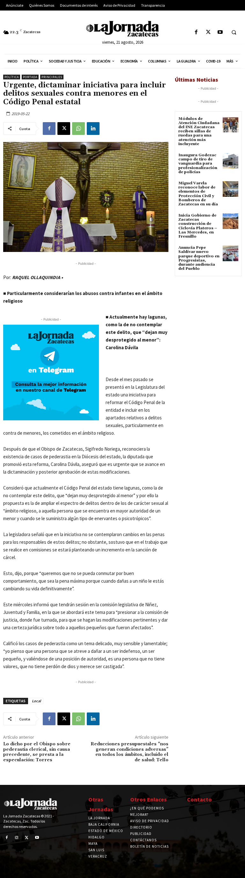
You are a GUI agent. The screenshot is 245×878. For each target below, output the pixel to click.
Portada (30, 77)
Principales (51, 77)
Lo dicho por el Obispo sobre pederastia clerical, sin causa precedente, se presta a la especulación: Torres (37, 752)
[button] (234, 33)
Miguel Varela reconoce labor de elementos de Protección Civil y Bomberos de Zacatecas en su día (198, 194)
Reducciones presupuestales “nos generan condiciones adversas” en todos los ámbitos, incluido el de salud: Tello (129, 752)
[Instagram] (16, 837)
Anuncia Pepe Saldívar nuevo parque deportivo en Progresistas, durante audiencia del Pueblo (198, 258)
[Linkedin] (93, 128)
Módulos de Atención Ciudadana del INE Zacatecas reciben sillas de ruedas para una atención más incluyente (198, 131)
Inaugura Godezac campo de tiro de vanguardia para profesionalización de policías (197, 163)
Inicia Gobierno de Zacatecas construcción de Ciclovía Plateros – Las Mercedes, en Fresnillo (197, 226)
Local (36, 700)
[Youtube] (220, 32)
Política (11, 77)
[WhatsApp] (78, 128)
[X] (208, 32)
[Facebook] (196, 32)
